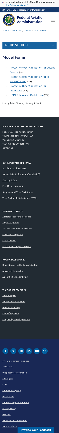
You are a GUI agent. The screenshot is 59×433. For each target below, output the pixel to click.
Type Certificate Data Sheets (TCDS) (19, 198)
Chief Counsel (40, 30)
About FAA (16, 30)
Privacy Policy (9, 408)
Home (6, 30)
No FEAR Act (8, 396)
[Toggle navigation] (53, 20)
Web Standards (9, 426)
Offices (28, 30)
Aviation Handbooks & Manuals (17, 228)
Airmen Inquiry (9, 295)
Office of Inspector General (15, 402)
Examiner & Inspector (12, 234)
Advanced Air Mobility (12, 270)
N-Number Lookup (11, 307)
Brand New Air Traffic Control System (20, 264)
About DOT (7, 366)
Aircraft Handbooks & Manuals (16, 216)
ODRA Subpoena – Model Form (27, 95)
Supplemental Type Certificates (17, 192)
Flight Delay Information (13, 186)
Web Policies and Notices (14, 420)
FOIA (4, 384)
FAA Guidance (9, 240)
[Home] (23, 20)
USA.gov (6, 414)
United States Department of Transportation (26, 10)
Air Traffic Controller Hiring (15, 276)
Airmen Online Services (13, 301)
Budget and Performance (14, 372)
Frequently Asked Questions (16, 319)
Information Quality (11, 390)
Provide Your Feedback (36, 430)
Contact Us (7, 147)
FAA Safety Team (10, 313)
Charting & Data (9, 180)
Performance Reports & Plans (16, 246)
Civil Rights (7, 378)
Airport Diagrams (10, 222)
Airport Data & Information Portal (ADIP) (21, 174)
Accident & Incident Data (14, 168)
